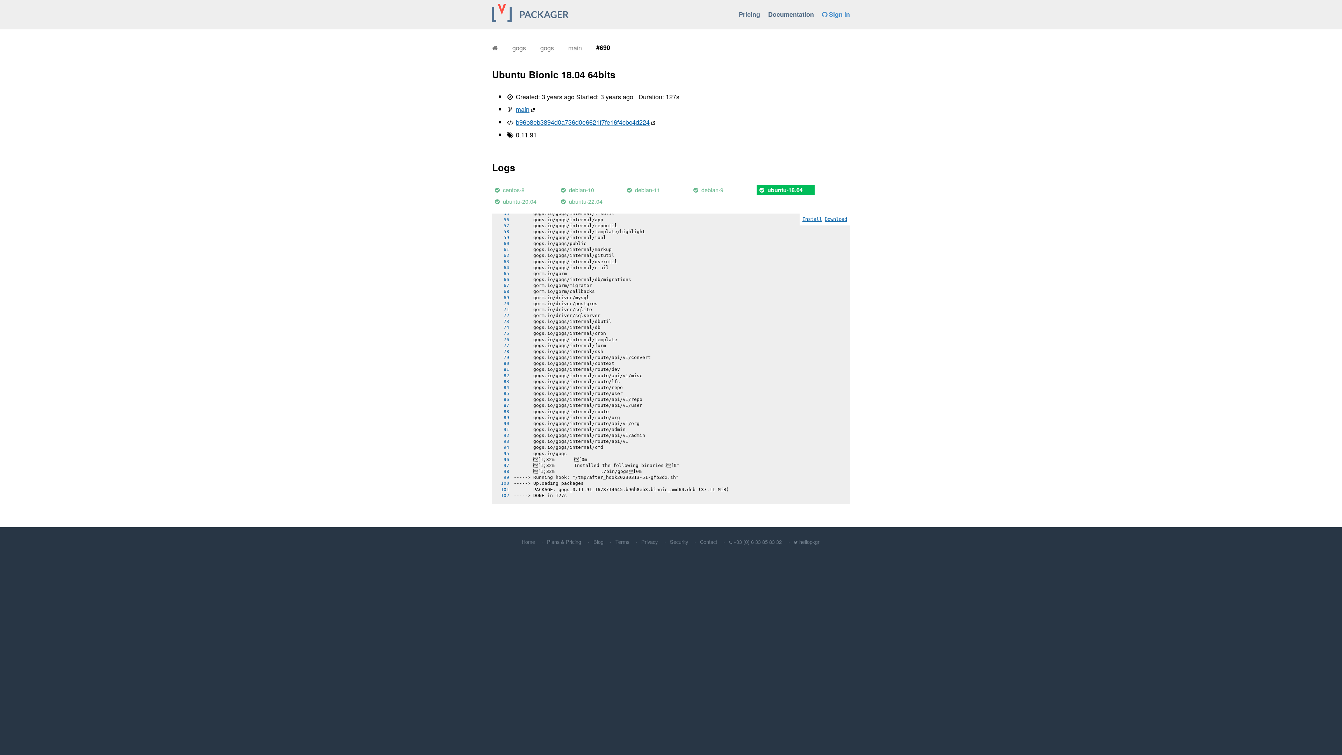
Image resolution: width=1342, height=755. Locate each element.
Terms (622, 541)
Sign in (838, 14)
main (575, 47)
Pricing (749, 14)
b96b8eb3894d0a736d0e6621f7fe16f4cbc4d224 (583, 122)
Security (679, 541)
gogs (519, 47)
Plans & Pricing (564, 541)
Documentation (791, 14)
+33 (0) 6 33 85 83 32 (758, 541)
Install (812, 219)
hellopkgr (809, 541)
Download (836, 219)
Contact (708, 541)
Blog (598, 541)
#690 (603, 47)
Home (528, 541)
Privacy (649, 541)
